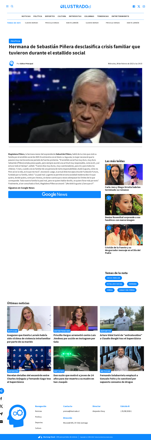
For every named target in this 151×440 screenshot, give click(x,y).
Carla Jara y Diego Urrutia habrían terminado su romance (123, 188)
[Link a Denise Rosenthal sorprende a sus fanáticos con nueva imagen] (124, 204)
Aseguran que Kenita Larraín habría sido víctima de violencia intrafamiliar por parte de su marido (28, 338)
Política (38, 16)
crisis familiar (113, 278)
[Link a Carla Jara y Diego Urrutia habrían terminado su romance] (124, 174)
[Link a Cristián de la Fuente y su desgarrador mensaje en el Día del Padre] (124, 234)
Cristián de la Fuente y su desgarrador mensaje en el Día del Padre (122, 250)
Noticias (26, 16)
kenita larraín (63, 23)
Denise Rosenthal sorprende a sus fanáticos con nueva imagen (122, 218)
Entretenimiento (120, 16)
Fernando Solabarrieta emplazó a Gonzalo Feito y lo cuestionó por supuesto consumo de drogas (119, 379)
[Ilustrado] (75, 6)
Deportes (50, 16)
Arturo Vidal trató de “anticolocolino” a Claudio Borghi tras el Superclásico (121, 336)
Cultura (62, 16)
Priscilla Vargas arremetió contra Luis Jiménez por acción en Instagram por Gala (74, 338)
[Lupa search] (12, 6)
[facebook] (134, 6)
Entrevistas (75, 16)
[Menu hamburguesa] (7, 6)
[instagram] (144, 6)
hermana (132, 284)
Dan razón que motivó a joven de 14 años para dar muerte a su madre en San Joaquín (73, 379)
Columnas (89, 16)
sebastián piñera (127, 290)
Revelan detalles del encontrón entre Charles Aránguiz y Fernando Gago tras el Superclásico (29, 379)
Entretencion (62, 331)
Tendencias (103, 16)
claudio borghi (22, 23)
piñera (110, 290)
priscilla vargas (43, 23)
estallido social (114, 284)
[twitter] (139, 6)
